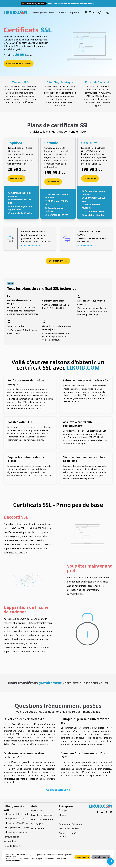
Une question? (56, 261)
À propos (63, 810)
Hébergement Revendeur (16, 832)
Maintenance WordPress (43, 819)
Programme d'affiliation (70, 824)
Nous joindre (37, 828)
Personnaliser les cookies (101, 857)
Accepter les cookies (82, 857)
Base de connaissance (41, 815)
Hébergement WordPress (16, 823)
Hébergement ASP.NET (14, 818)
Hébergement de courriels (16, 827)
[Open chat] (110, 861)
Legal (61, 819)
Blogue (62, 815)
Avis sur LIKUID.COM (69, 828)
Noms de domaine (12, 845)
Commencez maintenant (18, 63)
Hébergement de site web (16, 814)
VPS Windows (10, 841)
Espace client (37, 810)
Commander (16, 178)
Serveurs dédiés (11, 836)
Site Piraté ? (37, 824)
